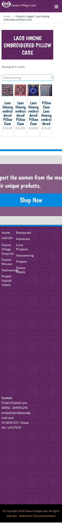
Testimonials (10, 270)
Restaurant (23, 232)
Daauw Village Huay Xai (8, 249)
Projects (21, 261)
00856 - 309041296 (15, 408)
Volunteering (25, 255)
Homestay (23, 239)
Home (6, 16)
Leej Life (7, 238)
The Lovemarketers (44, 515)
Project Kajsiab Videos (7, 280)
